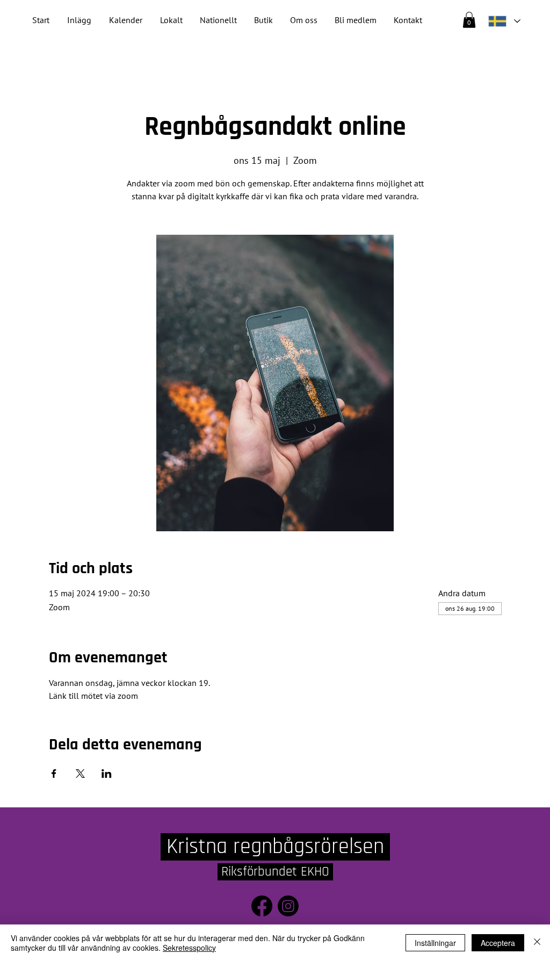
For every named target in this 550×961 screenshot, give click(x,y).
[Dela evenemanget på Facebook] (54, 773)
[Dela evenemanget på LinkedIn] (107, 773)
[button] (218, 20)
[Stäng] (537, 942)
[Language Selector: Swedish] (504, 21)
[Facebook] (261, 905)
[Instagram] (288, 905)
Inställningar (435, 942)
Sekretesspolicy (189, 947)
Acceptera (498, 942)
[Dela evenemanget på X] (80, 773)
